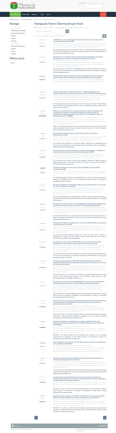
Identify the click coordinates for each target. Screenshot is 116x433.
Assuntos (13, 41)
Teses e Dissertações (26, 19)
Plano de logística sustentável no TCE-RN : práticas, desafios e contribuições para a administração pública (79, 343)
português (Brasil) (90, 3)
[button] (34, 14)
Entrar (13, 63)
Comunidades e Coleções (18, 30)
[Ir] (103, 6)
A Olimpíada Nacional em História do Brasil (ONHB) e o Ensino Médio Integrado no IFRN (76, 168)
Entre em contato (16, 429)
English (96, 3)
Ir (67, 31)
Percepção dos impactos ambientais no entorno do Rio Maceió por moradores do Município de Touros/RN (79, 223)
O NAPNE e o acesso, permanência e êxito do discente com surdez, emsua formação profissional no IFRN (78, 40)
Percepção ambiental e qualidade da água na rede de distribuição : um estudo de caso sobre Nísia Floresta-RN (79, 185)
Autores (13, 35)
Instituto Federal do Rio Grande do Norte (87, 429)
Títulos (13, 38)
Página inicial (14, 19)
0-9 (35, 27)
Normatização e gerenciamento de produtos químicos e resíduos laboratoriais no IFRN (75, 134)
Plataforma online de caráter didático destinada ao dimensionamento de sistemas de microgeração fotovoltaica (78, 359)
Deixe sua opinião (26, 429)
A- (99, 3)
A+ (103, 3)
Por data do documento (18, 33)
